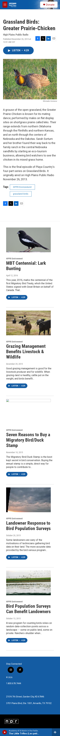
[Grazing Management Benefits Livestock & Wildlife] (28, 323)
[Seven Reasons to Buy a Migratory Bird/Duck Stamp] (28, 411)
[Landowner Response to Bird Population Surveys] (28, 499)
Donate (50, 4)
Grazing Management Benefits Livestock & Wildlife (26, 351)
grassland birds (20, 194)
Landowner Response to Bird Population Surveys (28, 525)
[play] (5, 732)
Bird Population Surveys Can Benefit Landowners (28, 608)
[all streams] (56, 732)
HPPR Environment (22, 187)
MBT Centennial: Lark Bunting (26, 265)
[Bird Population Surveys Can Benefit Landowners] (28, 582)
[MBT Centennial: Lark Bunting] (28, 239)
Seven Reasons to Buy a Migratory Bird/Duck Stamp (28, 440)
